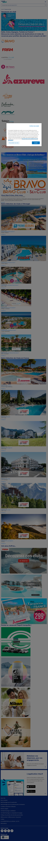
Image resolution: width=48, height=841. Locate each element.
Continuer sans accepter (34, 125)
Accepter (36, 142)
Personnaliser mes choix (14, 142)
